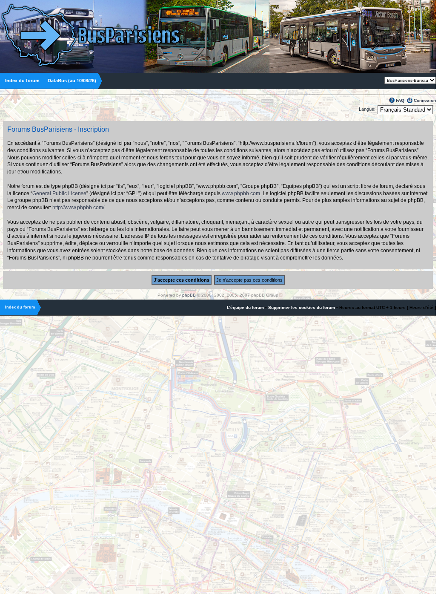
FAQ (400, 100)
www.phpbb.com (241, 193)
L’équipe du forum (245, 307)
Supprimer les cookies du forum (301, 307)
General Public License (59, 193)
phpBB (189, 295)
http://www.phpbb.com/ (78, 208)
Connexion (425, 100)
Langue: (367, 109)
